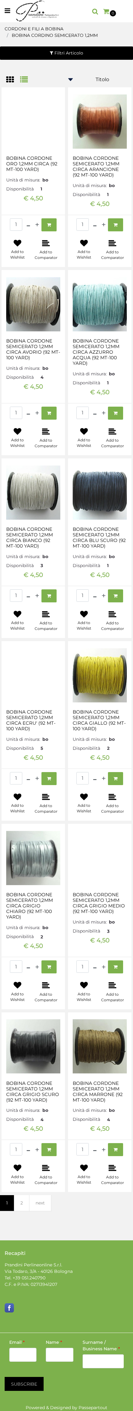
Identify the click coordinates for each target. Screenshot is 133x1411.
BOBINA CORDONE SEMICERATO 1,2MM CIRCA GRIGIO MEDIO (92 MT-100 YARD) (99, 903)
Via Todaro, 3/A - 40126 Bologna (39, 1271)
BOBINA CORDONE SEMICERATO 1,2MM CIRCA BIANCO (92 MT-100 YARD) (29, 537)
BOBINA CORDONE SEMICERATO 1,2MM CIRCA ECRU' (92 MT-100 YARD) (31, 720)
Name (54, 1342)
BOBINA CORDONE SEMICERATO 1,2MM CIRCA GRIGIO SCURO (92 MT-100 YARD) (32, 1092)
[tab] (13, 80)
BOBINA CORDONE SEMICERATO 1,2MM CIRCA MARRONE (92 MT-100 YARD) (98, 1092)
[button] (24, 1384)
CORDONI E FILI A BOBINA (34, 29)
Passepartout (93, 1407)
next (40, 1203)
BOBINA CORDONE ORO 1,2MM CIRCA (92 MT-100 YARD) (32, 163)
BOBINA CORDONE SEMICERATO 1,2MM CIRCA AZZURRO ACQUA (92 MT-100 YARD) (96, 352)
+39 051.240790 (29, 1278)
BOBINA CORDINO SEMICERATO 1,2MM (55, 35)
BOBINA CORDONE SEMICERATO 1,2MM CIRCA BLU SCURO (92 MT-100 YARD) (99, 537)
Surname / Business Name (101, 1345)
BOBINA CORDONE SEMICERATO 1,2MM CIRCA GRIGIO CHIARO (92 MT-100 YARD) (29, 906)
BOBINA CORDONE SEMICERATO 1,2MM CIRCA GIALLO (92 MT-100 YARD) (99, 720)
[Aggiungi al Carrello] (49, 224)
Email (17, 1342)
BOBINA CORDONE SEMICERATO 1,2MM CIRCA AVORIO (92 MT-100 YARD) (33, 349)
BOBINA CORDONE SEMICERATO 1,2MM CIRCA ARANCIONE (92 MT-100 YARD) (96, 166)
